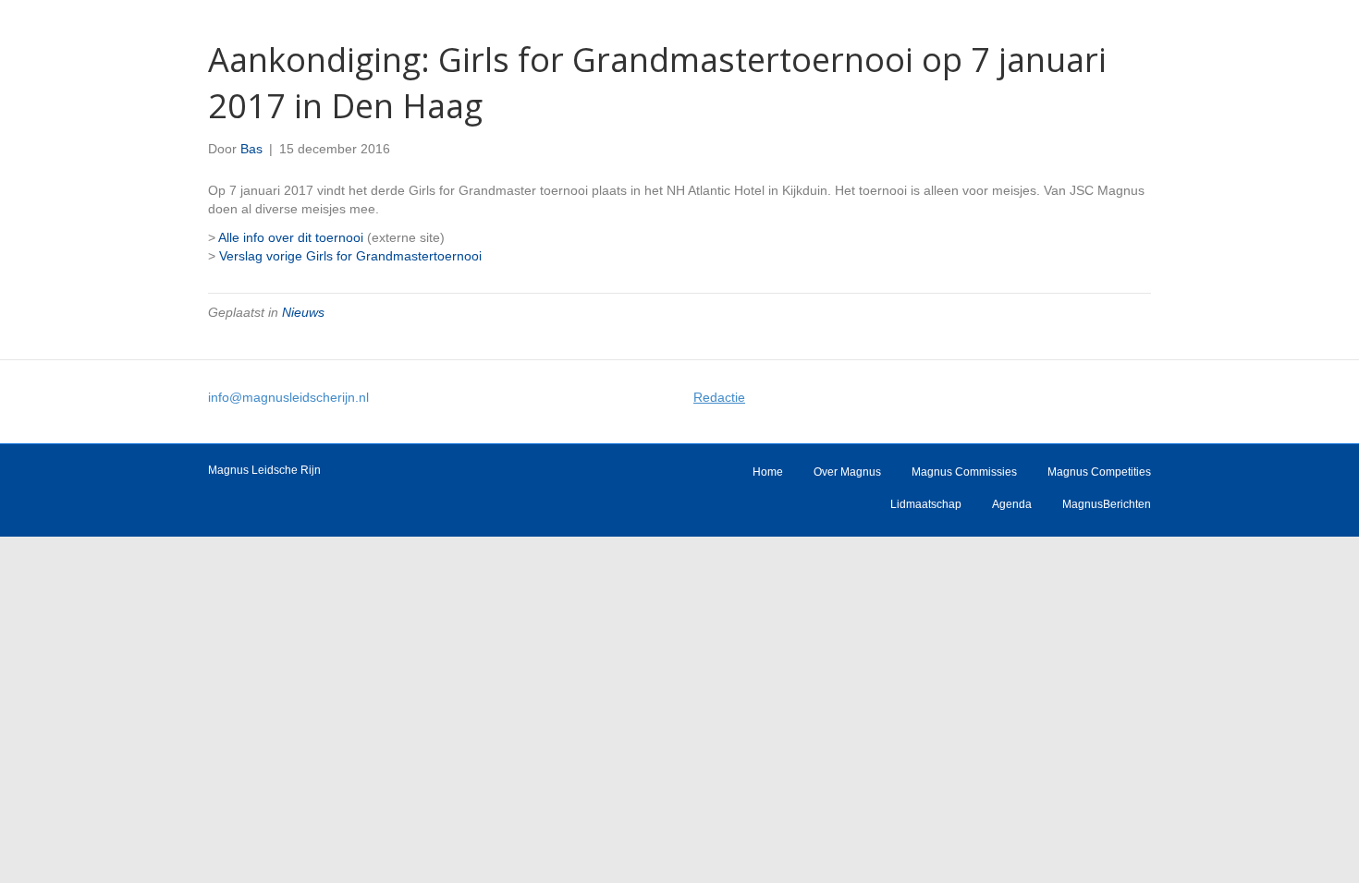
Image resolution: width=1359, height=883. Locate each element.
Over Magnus (847, 472)
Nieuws (303, 312)
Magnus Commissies (964, 472)
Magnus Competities (1099, 472)
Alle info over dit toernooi (290, 237)
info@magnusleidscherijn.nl (288, 397)
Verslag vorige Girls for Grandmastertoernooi (350, 255)
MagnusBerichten (1106, 504)
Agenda (1012, 504)
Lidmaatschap (925, 504)
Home (768, 472)
